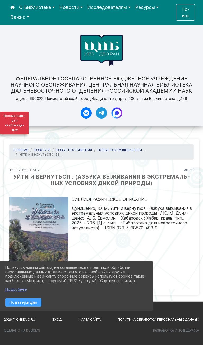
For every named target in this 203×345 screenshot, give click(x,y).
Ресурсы (145, 7)
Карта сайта (90, 319)
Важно (18, 17)
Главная (20, 150)
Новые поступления (74, 150)
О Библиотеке (35, 7)
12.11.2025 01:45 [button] (24, 170)
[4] (38, 242)
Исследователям (107, 7)
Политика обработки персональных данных (158, 319)
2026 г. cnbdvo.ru (19, 319)
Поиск (185, 12)
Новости (69, 7)
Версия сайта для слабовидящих (14, 123)
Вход (57, 319)
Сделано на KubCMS (22, 330)
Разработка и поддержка (176, 330)
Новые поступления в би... (121, 150)
